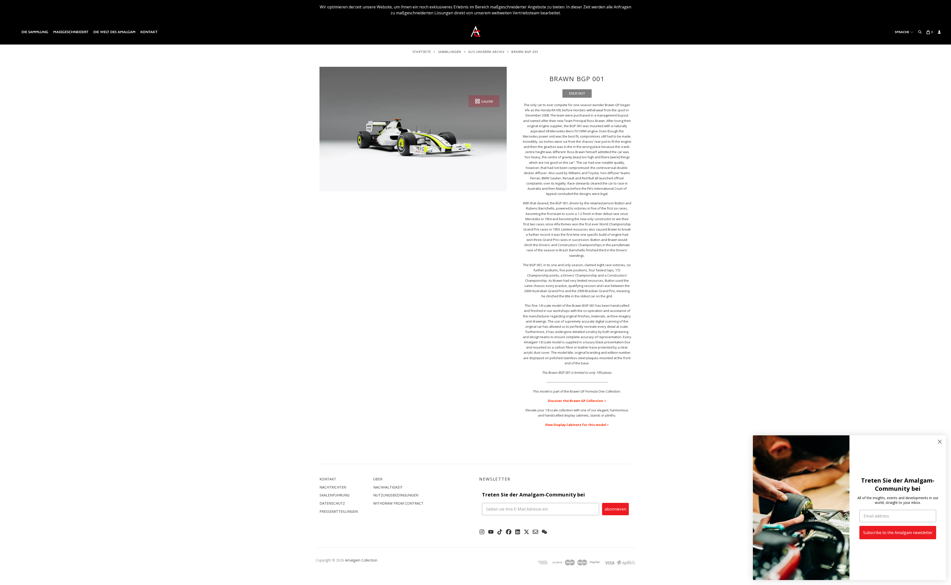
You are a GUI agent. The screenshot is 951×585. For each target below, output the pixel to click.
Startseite (421, 52)
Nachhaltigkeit (388, 487)
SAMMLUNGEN (449, 52)
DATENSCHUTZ (332, 503)
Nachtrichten (332, 487)
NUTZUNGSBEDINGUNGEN (395, 495)
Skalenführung (334, 495)
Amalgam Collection (361, 560)
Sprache (902, 32)
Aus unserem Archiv (486, 52)
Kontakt (149, 32)
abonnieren (615, 509)
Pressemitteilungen (338, 511)
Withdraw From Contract (398, 503)
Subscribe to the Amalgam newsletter (898, 532)
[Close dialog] (939, 441)
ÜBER (377, 479)
